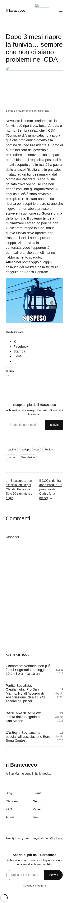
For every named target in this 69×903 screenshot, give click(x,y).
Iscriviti (54, 424)
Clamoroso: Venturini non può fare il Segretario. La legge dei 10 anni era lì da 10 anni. (28, 670)
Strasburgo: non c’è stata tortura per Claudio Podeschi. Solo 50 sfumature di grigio (19, 489)
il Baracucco (15, 10)
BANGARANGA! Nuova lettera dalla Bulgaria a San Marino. (24, 717)
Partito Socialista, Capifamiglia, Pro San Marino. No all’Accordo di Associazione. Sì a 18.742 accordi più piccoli (25, 693)
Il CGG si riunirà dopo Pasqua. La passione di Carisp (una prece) (50, 489)
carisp (25, 449)
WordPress (56, 838)
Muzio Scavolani (27, 110)
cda (36, 449)
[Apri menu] (61, 10)
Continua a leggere (34, 885)
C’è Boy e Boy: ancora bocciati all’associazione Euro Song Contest (28, 736)
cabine (12, 449)
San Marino (28, 457)
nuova (11, 457)
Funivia (48, 449)
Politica (44, 110)
